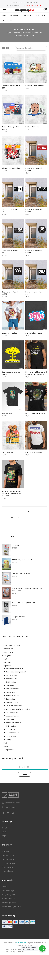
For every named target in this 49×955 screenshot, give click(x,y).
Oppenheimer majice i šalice (11, 373)
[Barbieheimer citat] (36, 315)
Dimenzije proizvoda (9, 855)
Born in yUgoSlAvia (33, 452)
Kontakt (5, 887)
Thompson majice (12, 733)
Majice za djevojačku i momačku (18, 709)
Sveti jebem (7, 413)
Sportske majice (12, 729)
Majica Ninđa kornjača (35, 413)
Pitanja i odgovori (8, 863)
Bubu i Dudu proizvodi (10, 15)
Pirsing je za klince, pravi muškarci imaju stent (36, 373)
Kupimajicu (7, 666)
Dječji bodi (6, 828)
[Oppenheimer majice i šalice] (13, 354)
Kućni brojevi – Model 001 (34, 293)
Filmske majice (11, 692)
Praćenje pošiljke (8, 859)
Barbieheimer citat (33, 333)
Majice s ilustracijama (14, 706)
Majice (5, 743)
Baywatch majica (9, 333)
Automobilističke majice (14, 668)
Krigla (5, 659)
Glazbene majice (12, 702)
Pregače (6, 746)
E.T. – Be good (8, 452)
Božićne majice (11, 679)
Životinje (9, 739)
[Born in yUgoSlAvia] (36, 435)
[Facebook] (3, 812)
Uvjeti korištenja (8, 891)
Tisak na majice (7, 867)
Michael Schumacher (11, 168)
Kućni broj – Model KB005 (10, 251)
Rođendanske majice (13, 723)
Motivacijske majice (13, 716)
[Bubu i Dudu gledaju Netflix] (13, 109)
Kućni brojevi (8, 662)
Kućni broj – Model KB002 (10, 293)
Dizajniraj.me (27, 15)
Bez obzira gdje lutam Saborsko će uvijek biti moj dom (11, 493)
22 (12, 517)
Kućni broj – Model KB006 (33, 210)
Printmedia (28, 945)
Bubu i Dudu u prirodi (34, 86)
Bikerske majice (11, 675)
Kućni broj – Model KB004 (33, 251)
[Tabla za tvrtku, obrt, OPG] (13, 68)
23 (18, 517)
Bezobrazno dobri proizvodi (16, 672)
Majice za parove (12, 712)
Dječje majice (11, 682)
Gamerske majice (12, 695)
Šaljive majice (11, 726)
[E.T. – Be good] (13, 435)
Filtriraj (24, 774)
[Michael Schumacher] (13, 150)
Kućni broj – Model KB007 (10, 210)
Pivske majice (11, 719)
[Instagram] (13, 812)
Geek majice (10, 699)
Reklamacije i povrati (9, 902)
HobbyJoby (7, 655)
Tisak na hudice (7, 871)
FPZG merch (40, 15)
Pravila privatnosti (8, 898)
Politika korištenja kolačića (11, 906)
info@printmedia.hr (12, 803)
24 (25, 517)
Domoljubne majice (13, 689)
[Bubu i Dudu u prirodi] (36, 68)
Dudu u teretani (32, 127)
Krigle (4, 836)
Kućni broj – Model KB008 (33, 169)
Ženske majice (11, 736)
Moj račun (5, 851)
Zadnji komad (7, 20)
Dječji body (10, 685)
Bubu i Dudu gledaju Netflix (10, 128)
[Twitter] (8, 812)
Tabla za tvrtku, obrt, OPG (11, 87)
